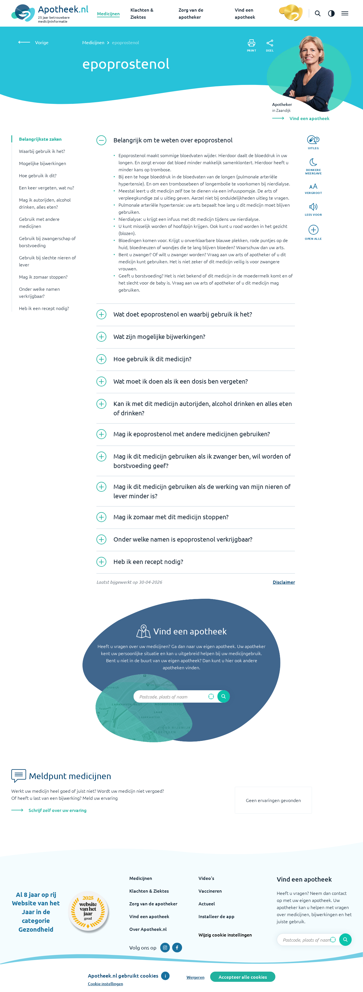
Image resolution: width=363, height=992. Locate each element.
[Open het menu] (345, 13)
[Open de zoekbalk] (317, 13)
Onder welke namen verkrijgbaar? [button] (39, 292)
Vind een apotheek (149, 916)
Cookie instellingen (105, 983)
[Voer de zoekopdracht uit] (223, 696)
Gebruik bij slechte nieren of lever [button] (47, 261)
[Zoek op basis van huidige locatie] (211, 696)
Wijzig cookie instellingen (225, 934)
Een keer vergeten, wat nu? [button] (46, 187)
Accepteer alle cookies (243, 977)
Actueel (207, 903)
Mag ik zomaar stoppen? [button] (43, 276)
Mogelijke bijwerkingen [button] (42, 163)
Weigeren (195, 977)
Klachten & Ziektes (149, 891)
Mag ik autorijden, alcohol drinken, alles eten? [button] (45, 203)
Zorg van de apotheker (153, 903)
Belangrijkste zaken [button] (40, 139)
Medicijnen (108, 13)
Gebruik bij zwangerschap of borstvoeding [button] (47, 241)
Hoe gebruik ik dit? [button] (37, 175)
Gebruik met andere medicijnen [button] (39, 222)
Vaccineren (210, 891)
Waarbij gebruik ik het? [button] (42, 151)
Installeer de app (217, 916)
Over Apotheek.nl (148, 929)
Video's (206, 878)
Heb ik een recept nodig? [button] (44, 308)
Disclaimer (284, 582)
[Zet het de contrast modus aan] (331, 13)
